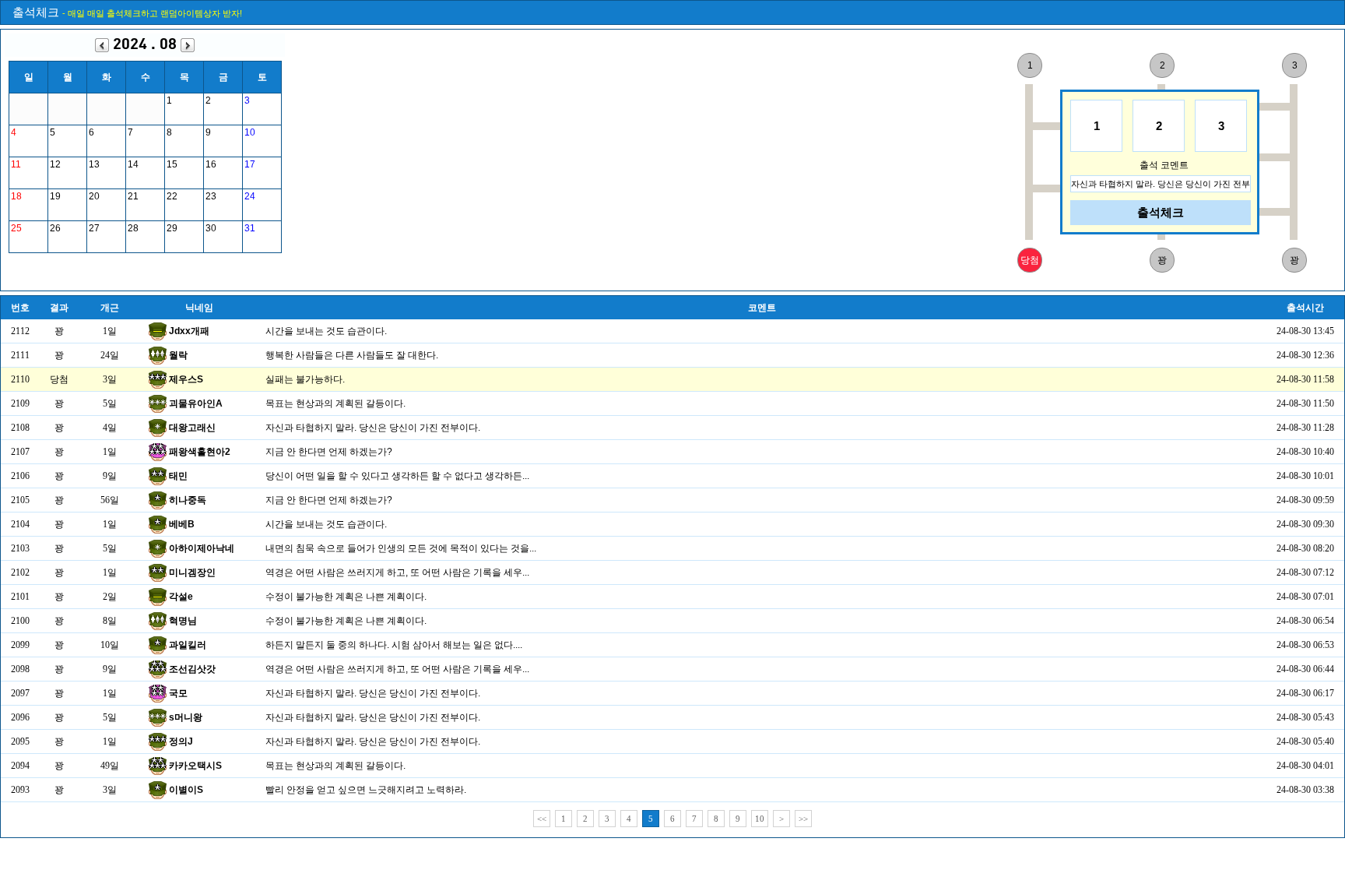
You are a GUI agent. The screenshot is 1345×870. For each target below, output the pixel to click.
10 (759, 818)
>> (803, 818)
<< (541, 818)
